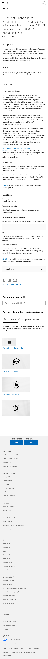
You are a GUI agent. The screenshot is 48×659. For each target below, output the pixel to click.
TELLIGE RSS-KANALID (13, 284)
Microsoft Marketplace (9, 596)
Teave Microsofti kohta (9, 621)
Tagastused (6, 484)
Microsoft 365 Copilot (9, 566)
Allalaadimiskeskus (8, 480)
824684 (5, 259)
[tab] (10, 320)
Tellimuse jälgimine (8, 488)
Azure (4, 551)
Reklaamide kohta (17, 652)
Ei (31, 442)
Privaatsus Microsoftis (9, 625)
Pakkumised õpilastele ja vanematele (13, 529)
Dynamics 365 (7, 555)
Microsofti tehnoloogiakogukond (12, 592)
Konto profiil (6, 477)
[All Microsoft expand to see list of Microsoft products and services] (3, 3)
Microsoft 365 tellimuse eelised (13, 348)
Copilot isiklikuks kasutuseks (11, 458)
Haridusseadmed (7, 510)
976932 (5, 185)
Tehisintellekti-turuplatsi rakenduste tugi (14, 588)
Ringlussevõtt (6, 492)
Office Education (7, 521)
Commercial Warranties (9, 495)
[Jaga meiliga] (14, 280)
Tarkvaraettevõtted (8, 603)
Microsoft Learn (7, 584)
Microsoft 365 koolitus (10, 371)
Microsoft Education (8, 506)
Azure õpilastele (7, 533)
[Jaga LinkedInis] (8, 280)
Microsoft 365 (7, 462)
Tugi (4, 8)
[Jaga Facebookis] (4, 280)
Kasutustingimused (33, 648)
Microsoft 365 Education (10, 518)
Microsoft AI (6, 543)
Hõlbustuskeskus (8, 418)
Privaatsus (23, 648)
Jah (16, 442)
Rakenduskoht (8, 37)
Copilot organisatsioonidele (10, 455)
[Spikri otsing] (8, 3)
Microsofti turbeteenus (10, 394)
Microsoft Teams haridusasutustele (13, 514)
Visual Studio (6, 607)
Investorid (5, 629)
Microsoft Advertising (9, 562)
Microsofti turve (7, 547)
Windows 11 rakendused (10, 466)
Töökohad (5, 618)
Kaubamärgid (6, 652)
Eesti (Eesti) (9, 636)
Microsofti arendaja (8, 580)
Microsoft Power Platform (10, 599)
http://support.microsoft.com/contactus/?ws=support (17, 149)
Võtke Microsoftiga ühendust (11, 648)
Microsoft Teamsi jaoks (9, 570)
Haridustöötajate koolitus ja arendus (13, 525)
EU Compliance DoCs (29, 652)
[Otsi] (43, 303)
